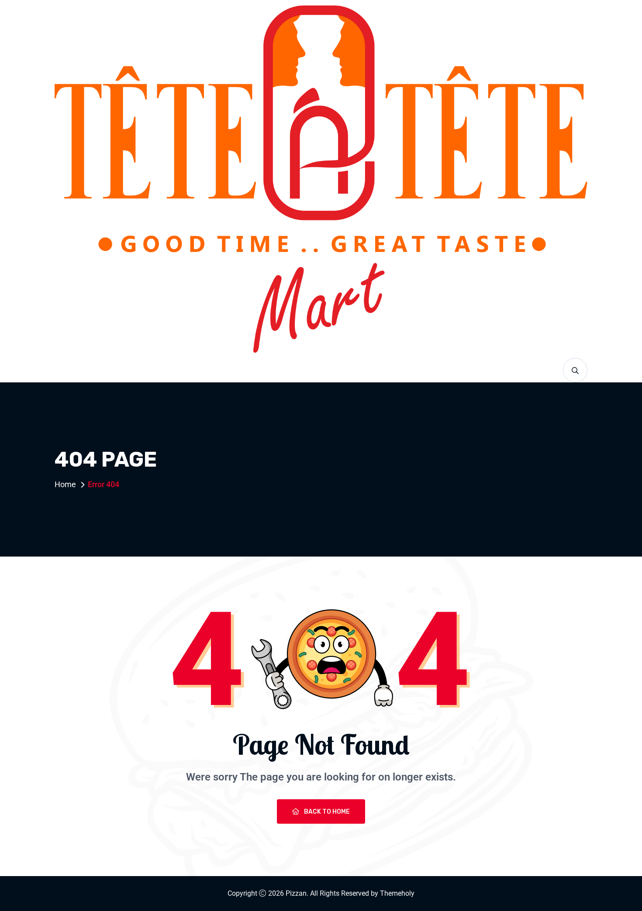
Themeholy (397, 893)
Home (65, 484)
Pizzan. (297, 893)
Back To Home (326, 811)
